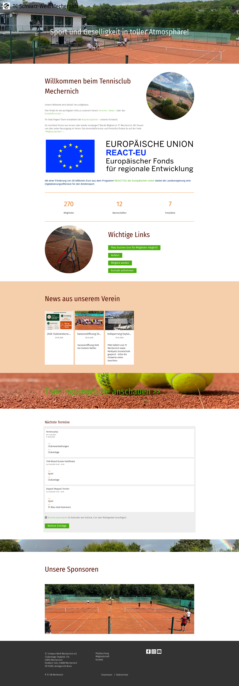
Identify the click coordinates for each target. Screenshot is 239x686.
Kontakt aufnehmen (122, 270)
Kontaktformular (53, 113)
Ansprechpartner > (91, 119)
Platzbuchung (102, 653)
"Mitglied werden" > (54, 131)
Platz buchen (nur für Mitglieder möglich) (134, 247)
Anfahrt (115, 255)
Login (223, 7)
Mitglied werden (120, 262)
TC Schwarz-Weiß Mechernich (45, 6)
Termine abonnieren (57, 517)
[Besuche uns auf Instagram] (154, 652)
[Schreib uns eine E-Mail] (159, 652)
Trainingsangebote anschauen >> (102, 391)
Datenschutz (122, 674)
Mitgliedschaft (102, 656)
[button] (119, 443)
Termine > (103, 110)
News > (112, 110)
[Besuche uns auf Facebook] (148, 652)
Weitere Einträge (57, 525)
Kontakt (99, 659)
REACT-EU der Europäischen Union (134, 180)
